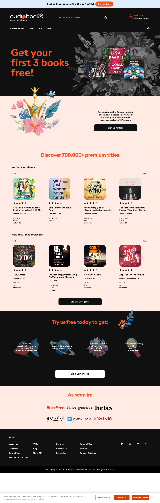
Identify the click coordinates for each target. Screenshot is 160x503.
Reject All (122, 497)
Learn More (14, 453)
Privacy (83, 449)
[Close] (156, 497)
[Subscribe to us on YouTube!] (138, 451)
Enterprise (61, 453)
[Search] (105, 17)
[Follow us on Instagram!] (130, 451)
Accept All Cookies (140, 497)
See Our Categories (80, 302)
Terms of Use (86, 444)
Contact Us (61, 449)
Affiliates (13, 449)
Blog (35, 449)
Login (146, 18)
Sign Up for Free (115, 128)
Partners (60, 444)
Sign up (138, 18)
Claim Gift (37, 453)
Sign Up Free (104, 4)
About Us (13, 444)
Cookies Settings (88, 453)
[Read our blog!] (146, 451)
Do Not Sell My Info (18, 458)
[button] (13, 173)
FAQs (35, 444)
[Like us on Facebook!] (122, 451)
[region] (80, 498)
